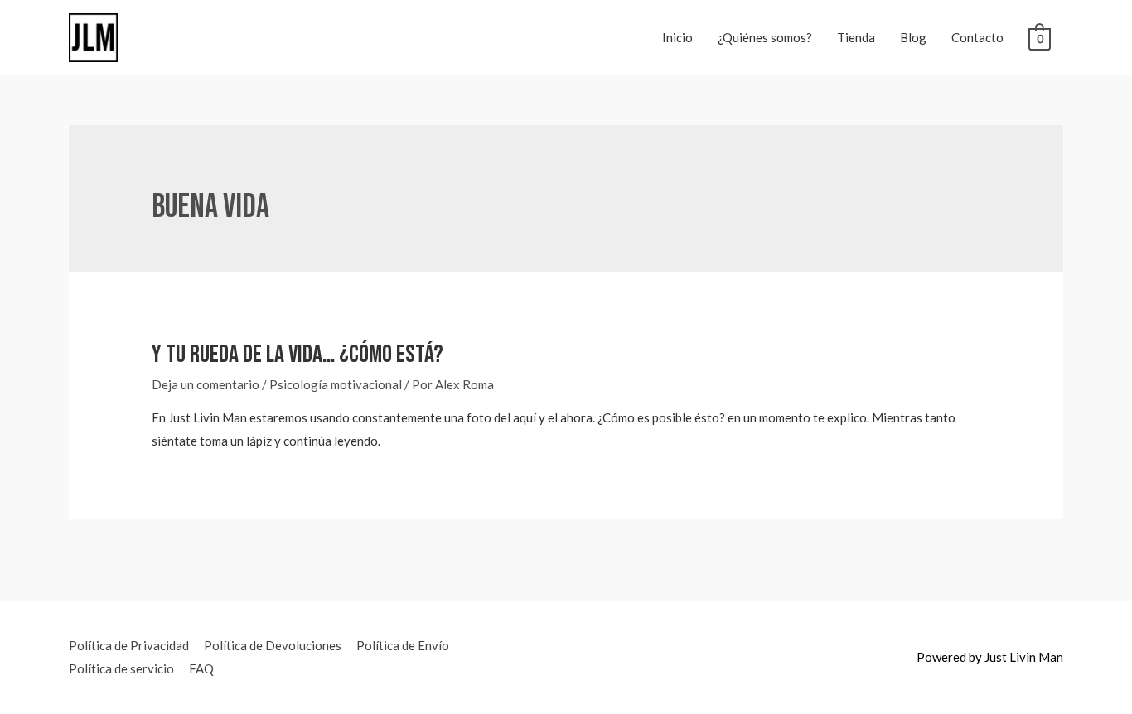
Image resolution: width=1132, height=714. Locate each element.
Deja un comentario (205, 384)
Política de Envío (402, 645)
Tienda (856, 37)
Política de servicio (121, 668)
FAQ (201, 668)
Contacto (977, 37)
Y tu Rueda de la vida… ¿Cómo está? (297, 354)
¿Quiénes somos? (765, 37)
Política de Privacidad (129, 645)
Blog (913, 37)
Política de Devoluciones (272, 645)
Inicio (677, 37)
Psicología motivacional (335, 384)
